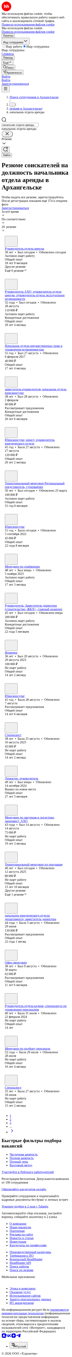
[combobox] (20, 125)
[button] (6, 76)
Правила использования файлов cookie (28, 31)
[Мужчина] (11, 241)
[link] (8, 67)
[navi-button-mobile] (6, 89)
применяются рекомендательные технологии (35, 1311)
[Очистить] (7, 134)
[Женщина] (11, 432)
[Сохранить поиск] (6, 149)
